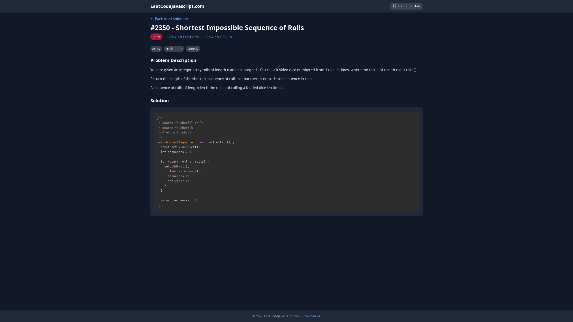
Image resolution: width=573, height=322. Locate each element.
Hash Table (174, 49)
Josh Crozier (312, 316)
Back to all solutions (172, 18)
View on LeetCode (184, 36)
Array (156, 49)
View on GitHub (218, 36)
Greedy (193, 49)
